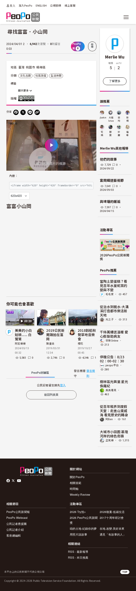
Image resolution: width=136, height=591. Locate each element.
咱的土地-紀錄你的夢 (83, 528)
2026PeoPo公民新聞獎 (114, 257)
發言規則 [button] (90, 373)
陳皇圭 (50, 343)
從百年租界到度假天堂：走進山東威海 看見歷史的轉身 (114, 410)
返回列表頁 (51, 394)
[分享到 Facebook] (16, 112)
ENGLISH (41, 5)
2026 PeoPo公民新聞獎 (84, 520)
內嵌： (13, 176)
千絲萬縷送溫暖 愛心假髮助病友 (114, 334)
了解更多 (114, 81)
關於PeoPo (77, 477)
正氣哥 (110, 440)
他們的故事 (108, 159)
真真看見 (111, 390)
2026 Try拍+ (78, 512)
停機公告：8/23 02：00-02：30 (112, 358)
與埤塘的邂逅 (110, 202)
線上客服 (70, 5)
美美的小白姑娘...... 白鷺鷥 (23, 334)
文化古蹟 (25, 75)
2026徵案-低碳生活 (112, 512)
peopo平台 (112, 365)
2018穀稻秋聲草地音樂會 (87, 334)
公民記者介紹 (15, 530)
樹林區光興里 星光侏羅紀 (114, 383)
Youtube (19, 481)
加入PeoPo (25, 5)
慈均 (119, 119)
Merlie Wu (115, 57)
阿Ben (109, 419)
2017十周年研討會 (112, 518)
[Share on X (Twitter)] (23, 112)
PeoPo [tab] (40, 372)
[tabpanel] (51, 385)
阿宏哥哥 (20, 343)
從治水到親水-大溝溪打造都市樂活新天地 (114, 311)
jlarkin (103, 117)
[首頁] (23, 17)
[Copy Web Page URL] (37, 112)
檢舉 (92, 45)
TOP (124, 572)
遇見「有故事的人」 (113, 534)
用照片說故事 (78, 534)
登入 (12, 5)
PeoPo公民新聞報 (18, 512)
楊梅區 (41, 67)
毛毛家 (110, 294)
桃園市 (30, 67)
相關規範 (75, 483)
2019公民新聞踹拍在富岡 (55, 334)
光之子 (110, 319)
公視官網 (55, 5)
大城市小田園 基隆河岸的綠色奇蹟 (114, 433)
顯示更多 (23, 90)
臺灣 (21, 67)
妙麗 (119, 134)
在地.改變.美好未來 (112, 528)
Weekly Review (80, 494)
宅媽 (102, 134)
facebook (8, 481)
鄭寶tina (110, 134)
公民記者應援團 (16, 524)
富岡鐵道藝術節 (112, 181)
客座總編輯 (13, 535)
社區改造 (40, 75)
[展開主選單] (126, 17)
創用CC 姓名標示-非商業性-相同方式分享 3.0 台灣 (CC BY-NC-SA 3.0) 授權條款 (27, 98)
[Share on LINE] (30, 112)
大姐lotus (111, 119)
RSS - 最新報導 (78, 552)
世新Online (112, 340)
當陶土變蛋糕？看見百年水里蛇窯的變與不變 (113, 285)
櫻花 (80, 343)
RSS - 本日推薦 (78, 557)
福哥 (127, 134)
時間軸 (74, 489)
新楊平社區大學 (127, 119)
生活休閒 (56, 75)
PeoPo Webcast (16, 518)
